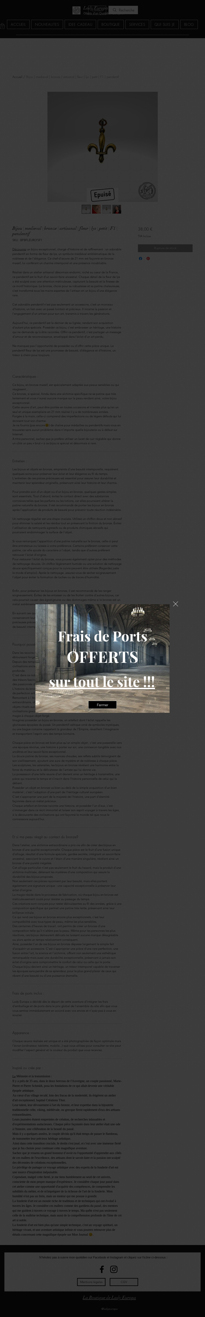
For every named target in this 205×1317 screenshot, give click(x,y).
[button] (176, 603)
